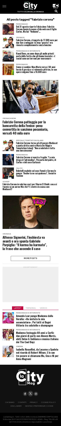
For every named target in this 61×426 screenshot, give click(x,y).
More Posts (30, 258)
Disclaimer (16, 406)
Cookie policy (48, 402)
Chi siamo (9, 402)
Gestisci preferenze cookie (39, 406)
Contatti (22, 402)
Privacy (34, 402)
